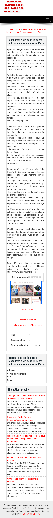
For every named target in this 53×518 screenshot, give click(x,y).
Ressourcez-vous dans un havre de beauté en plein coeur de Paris (26, 31)
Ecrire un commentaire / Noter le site (27, 325)
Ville (9, 376)
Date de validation (20, 345)
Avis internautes (20, 277)
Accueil (9, 29)
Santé (17, 29)
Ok (39, 513)
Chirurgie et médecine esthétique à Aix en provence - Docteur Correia (26, 397)
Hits (13, 334)
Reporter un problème (27, 319)
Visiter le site (27, 309)
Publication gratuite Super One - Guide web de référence (13, 6)
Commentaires (18, 340)
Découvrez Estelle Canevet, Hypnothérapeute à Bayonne (20, 418)
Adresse (11, 370)
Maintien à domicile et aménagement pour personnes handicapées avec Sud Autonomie (26, 438)
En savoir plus (28, 513)
